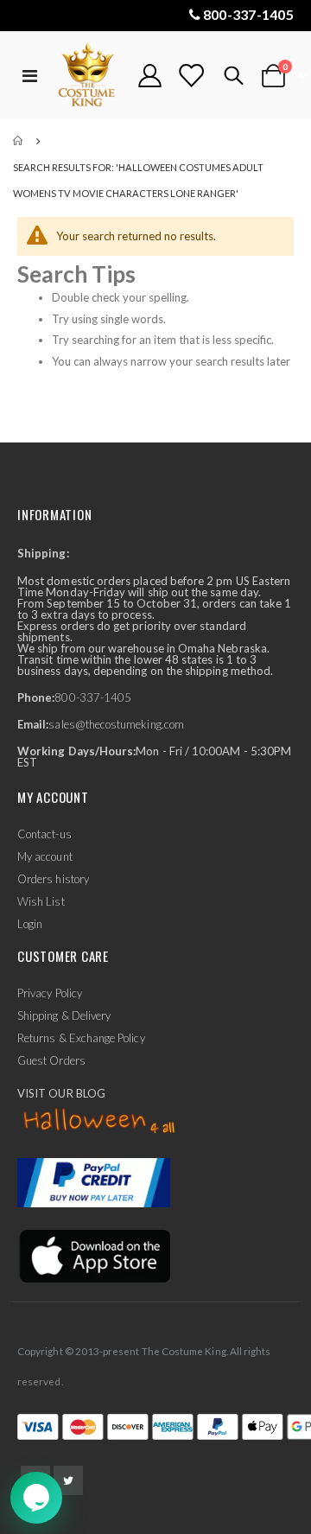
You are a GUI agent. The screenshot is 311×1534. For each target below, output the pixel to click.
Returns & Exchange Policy (81, 1038)
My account (45, 856)
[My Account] (150, 75)
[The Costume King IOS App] (93, 1255)
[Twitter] (68, 1480)
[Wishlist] (191, 75)
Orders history (53, 879)
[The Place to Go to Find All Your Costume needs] (88, 75)
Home (19, 141)
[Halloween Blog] (99, 1122)
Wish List (41, 901)
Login (29, 924)
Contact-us (44, 834)
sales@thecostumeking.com (116, 724)
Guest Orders (51, 1060)
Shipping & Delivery (64, 1015)
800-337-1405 (248, 14)
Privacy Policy (49, 993)
